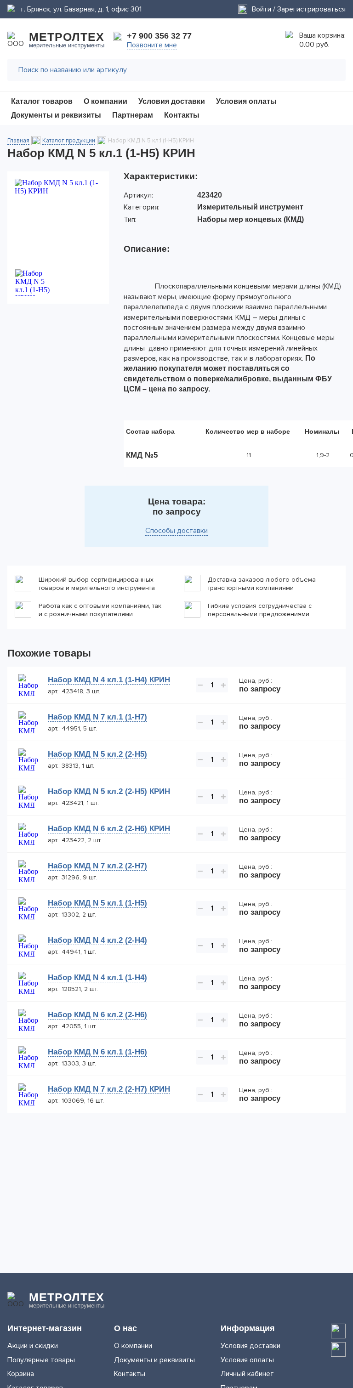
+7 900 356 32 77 (159, 36)
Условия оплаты (247, 1360)
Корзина (20, 1373)
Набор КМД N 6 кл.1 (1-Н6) (97, 1052)
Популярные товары (41, 1360)
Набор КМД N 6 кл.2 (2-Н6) (97, 1014)
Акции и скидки (32, 1345)
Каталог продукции (68, 140)
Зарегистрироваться (311, 9)
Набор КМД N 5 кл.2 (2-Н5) (97, 754)
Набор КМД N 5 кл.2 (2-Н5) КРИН (109, 791)
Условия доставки (250, 1345)
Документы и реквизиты (154, 1360)
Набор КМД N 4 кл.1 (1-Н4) (97, 977)
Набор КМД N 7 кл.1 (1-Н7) (97, 717)
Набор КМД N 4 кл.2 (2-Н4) (97, 940)
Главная (18, 140)
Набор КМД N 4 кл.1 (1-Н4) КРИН (109, 679)
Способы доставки (176, 530)
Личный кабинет (247, 1373)
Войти (261, 9)
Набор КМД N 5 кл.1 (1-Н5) (97, 903)
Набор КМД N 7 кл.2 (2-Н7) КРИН (109, 1089)
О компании (133, 1345)
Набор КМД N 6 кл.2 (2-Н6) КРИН (109, 828)
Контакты (129, 1373)
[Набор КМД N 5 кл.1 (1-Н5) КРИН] (58, 220)
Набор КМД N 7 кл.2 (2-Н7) (97, 865)
